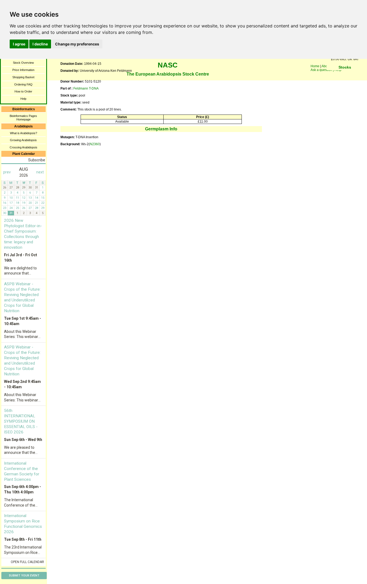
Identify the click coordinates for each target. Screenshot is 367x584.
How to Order (23, 91)
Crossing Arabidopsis (23, 147)
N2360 (95, 144)
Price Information (23, 70)
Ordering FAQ (23, 84)
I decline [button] (40, 44)
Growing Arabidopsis (23, 140)
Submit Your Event (24, 575)
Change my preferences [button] (77, 44)
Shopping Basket (23, 77)
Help (23, 98)
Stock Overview (23, 62)
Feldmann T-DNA (86, 88)
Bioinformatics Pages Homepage (23, 117)
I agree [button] (19, 44)
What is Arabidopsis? (23, 133)
